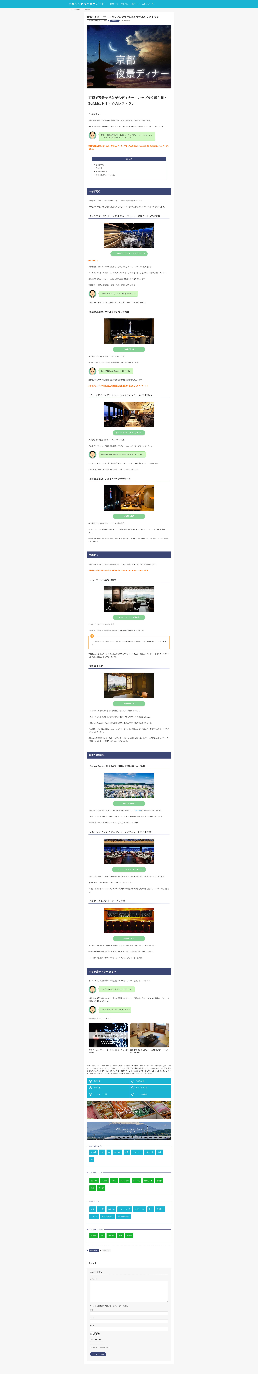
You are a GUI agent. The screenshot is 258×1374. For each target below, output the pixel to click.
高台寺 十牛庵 (129, 704)
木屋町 (113, 1181)
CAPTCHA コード (95, 1339)
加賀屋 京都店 (129, 516)
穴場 (92, 1209)
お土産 (101, 1209)
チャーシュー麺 (124, 1209)
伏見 (120, 1235)
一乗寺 (129, 1235)
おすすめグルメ (115, 20)
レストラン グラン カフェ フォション (129, 869)
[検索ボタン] (153, 4)
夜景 (126, 1152)
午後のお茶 (150, 1152)
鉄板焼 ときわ (129, 938)
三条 (102, 1235)
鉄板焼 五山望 (129, 349)
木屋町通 (137, 810)
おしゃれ (117, 1152)
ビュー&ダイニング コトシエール (129, 433)
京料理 (93, 1152)
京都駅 (159, 1181)
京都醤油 (160, 1209)
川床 (102, 1152)
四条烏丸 (136, 1181)
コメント (94, 1279)
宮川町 (101, 1188)
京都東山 (99, 168)
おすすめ (111, 1209)
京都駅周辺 (100, 165)
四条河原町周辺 (101, 171)
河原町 (93, 1235)
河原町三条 (148, 1181)
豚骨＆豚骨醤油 (107, 1216)
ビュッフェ (137, 1152)
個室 (159, 1152)
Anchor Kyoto (129, 803)
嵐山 (92, 1188)
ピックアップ (106, 1250)
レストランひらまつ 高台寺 (129, 617)
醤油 (150, 1209)
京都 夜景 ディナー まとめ (105, 175)
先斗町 (104, 1181)
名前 (91, 1310)
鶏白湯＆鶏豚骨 (123, 1216)
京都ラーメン (140, 1209)
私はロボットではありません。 (101, 1347)
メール (92, 1318)
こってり (94, 1216)
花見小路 (94, 1181)
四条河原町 (125, 1181)
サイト (92, 1325)
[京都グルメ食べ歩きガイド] (87, 4)
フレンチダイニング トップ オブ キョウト (129, 253)
